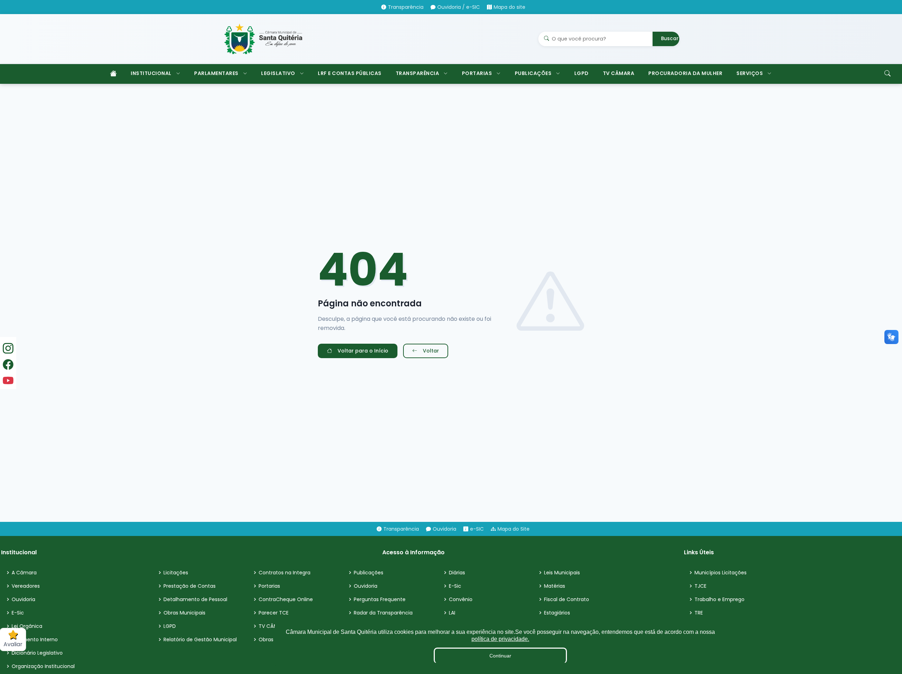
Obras (266, 639)
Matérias (554, 585)
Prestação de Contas (189, 585)
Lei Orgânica (27, 626)
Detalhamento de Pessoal (195, 599)
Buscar (670, 38)
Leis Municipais (562, 572)
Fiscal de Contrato (566, 599)
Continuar (500, 656)
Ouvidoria (23, 599)
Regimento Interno (35, 639)
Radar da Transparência (383, 612)
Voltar (431, 350)
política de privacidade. (500, 639)
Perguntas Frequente (380, 599)
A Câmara (24, 572)
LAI (452, 612)
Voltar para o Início (363, 350)
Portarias (269, 585)
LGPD (581, 73)
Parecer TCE (274, 612)
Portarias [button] (477, 73)
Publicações (368, 572)
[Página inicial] (112, 73)
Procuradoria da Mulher (685, 73)
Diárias (457, 572)
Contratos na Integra (284, 572)
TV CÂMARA (619, 73)
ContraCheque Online (286, 599)
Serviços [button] (749, 73)
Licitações (175, 572)
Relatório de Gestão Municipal (200, 639)
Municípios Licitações (720, 572)
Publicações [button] (533, 73)
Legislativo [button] (278, 73)
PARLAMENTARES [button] (216, 73)
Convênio (460, 599)
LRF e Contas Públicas (350, 73)
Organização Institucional (43, 666)
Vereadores (26, 585)
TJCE (700, 585)
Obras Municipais (184, 612)
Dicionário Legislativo (37, 652)
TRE (698, 612)
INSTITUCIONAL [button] (151, 73)
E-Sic (18, 612)
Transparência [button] (417, 73)
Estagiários (557, 612)
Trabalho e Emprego (719, 599)
